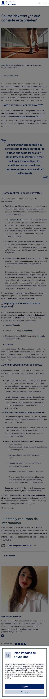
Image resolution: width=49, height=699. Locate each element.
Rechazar (24, 692)
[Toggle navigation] (44, 3)
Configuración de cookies (26, 672)
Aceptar (24, 687)
